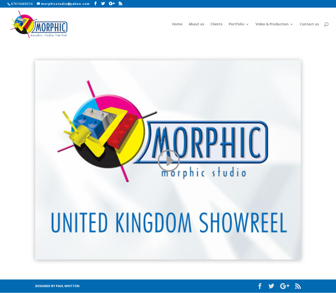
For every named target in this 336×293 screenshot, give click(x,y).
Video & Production (272, 24)
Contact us (309, 24)
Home (177, 24)
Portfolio (236, 24)
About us (196, 24)
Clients (216, 24)
